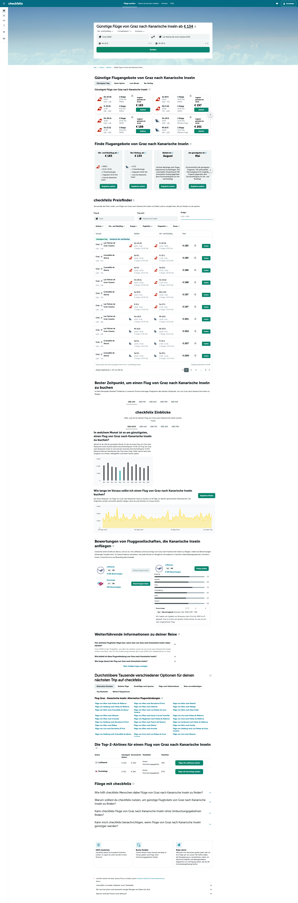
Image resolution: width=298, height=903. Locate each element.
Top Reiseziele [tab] (102, 692)
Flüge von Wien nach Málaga (184, 707)
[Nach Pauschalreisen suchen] (4, 25)
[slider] (213, 219)
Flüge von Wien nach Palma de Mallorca (111, 703)
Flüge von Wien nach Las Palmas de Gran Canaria (150, 711)
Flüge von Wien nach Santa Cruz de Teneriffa (152, 715)
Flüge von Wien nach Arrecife (145, 728)
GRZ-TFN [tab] (163, 402)
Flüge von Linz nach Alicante (184, 734)
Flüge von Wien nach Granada (107, 719)
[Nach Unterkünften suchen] (4, 15)
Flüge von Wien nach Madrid (184, 703)
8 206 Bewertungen (114, 574)
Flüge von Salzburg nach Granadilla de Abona (113, 734)
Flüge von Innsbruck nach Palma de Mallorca (190, 722)
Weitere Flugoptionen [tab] (121, 692)
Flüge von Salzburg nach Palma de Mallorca (112, 707)
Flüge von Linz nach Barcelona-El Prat (110, 728)
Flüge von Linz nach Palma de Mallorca (188, 715)
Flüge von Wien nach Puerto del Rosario (150, 722)
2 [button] (191, 370)
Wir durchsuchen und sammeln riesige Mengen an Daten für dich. (123, 889)
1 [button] (186, 370)
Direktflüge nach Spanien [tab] (144, 686)
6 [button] (205, 370)
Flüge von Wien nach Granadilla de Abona (111, 710)
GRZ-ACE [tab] (153, 402)
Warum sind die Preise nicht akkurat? (111, 894)
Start (95, 67)
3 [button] (195, 370)
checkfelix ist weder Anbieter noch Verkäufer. (115, 885)
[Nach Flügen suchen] (4, 10)
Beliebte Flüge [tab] (123, 686)
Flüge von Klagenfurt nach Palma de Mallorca (152, 719)
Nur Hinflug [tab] (148, 83)
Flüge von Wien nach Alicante (107, 715)
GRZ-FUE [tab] (174, 402)
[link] (108, 186)
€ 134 (188, 26)
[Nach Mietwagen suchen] (4, 20)
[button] (4, 3)
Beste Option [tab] (119, 83)
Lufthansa (111, 567)
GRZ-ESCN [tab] (131, 427)
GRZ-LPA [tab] (131, 402)
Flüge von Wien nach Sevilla (184, 725)
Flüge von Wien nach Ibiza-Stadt (186, 710)
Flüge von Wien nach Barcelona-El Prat (149, 703)
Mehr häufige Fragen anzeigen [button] (135, 666)
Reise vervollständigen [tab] (193, 686)
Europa (101, 67)
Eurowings (111, 580)
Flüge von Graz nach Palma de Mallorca (188, 719)
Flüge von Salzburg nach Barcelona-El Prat (112, 722)
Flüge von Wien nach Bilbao (106, 725)
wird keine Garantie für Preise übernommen (150, 878)
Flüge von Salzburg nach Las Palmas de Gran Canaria (190, 730)
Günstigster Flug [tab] (103, 83)
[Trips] (4, 32)
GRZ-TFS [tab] (142, 402)
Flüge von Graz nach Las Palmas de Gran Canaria (150, 735)
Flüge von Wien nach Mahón (145, 725)
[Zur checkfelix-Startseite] (15, 3)
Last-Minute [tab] (134, 83)
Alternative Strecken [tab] (105, 686)
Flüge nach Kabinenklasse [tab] (169, 686)
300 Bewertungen (114, 587)
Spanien (109, 67)
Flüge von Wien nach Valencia (145, 707)
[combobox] (105, 31)
